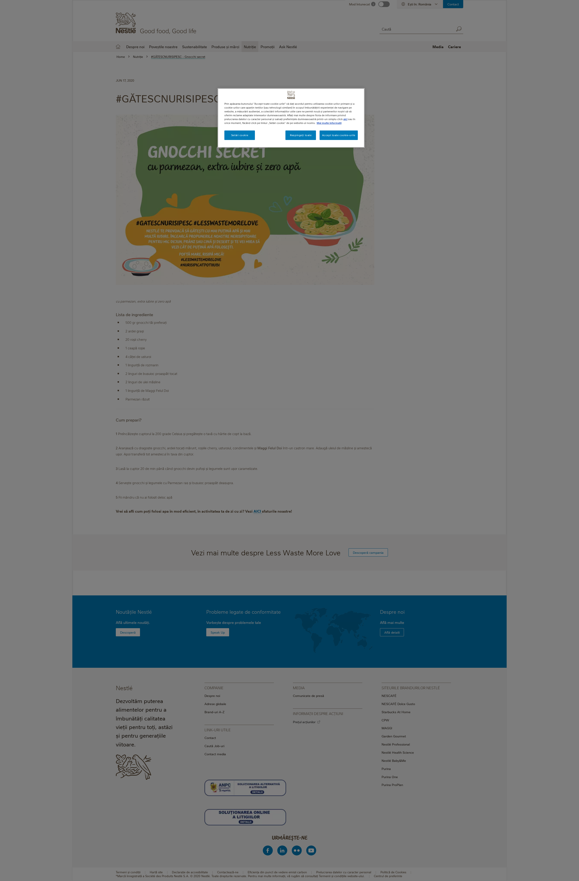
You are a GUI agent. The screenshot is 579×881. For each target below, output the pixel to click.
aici (345, 119)
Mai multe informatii (329, 123)
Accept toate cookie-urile (338, 135)
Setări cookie (239, 135)
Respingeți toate (300, 135)
